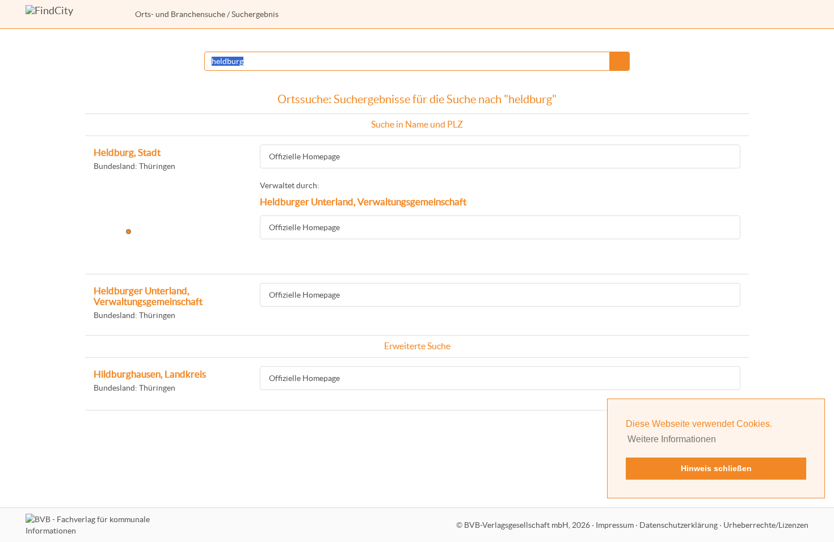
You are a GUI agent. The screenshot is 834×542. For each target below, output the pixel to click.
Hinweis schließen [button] (716, 468)
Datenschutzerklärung (678, 525)
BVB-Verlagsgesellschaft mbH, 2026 (527, 525)
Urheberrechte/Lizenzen (765, 525)
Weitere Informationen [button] (671, 439)
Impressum (615, 525)
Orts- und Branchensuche (180, 14)
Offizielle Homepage (304, 156)
